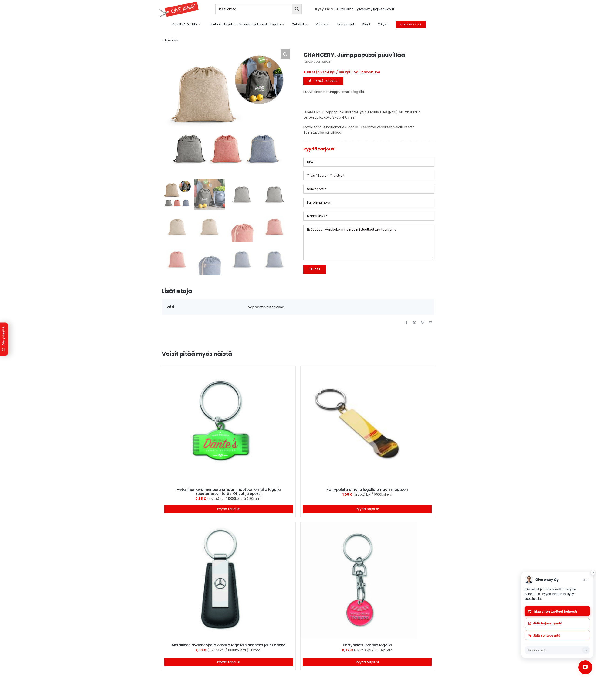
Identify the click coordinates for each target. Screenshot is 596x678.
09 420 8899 (344, 9)
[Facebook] (406, 323)
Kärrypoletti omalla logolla (367, 645)
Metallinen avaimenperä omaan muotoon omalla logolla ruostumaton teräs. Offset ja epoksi (228, 491)
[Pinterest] (422, 323)
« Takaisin (170, 40)
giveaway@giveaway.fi (375, 9)
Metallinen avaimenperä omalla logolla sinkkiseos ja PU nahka (229, 645)
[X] (414, 323)
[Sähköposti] (430, 323)
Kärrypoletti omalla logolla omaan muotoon (367, 489)
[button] (285, 54)
